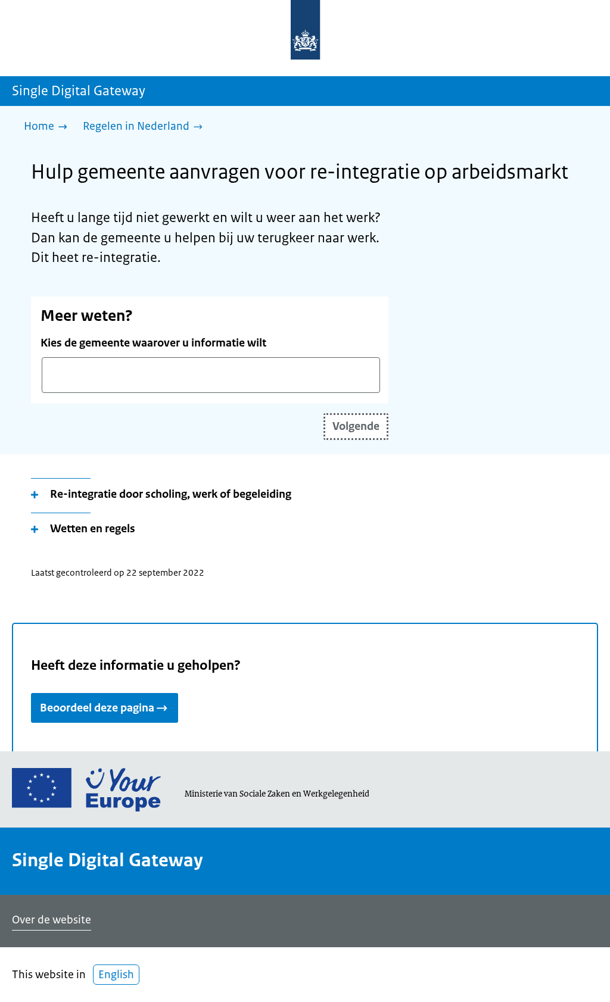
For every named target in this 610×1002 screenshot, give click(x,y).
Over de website (51, 920)
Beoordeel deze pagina (97, 708)
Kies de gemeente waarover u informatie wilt (153, 343)
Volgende (355, 426)
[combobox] (211, 375)
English (116, 974)
